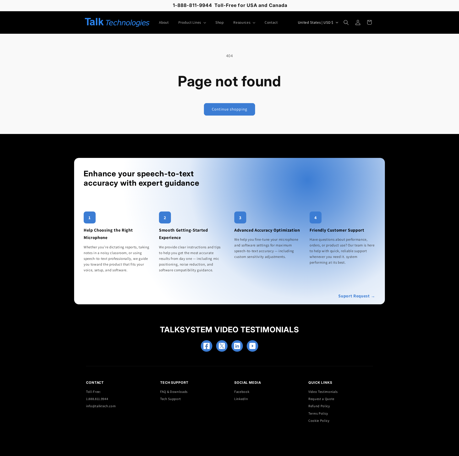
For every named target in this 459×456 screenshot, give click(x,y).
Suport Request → (356, 296)
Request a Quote (321, 399)
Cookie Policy (318, 420)
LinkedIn (241, 399)
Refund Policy (319, 406)
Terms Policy (318, 413)
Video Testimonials (323, 391)
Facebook (241, 391)
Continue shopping (229, 109)
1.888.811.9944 (97, 399)
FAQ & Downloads (174, 391)
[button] (192, 22)
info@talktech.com (101, 406)
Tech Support (170, 399)
